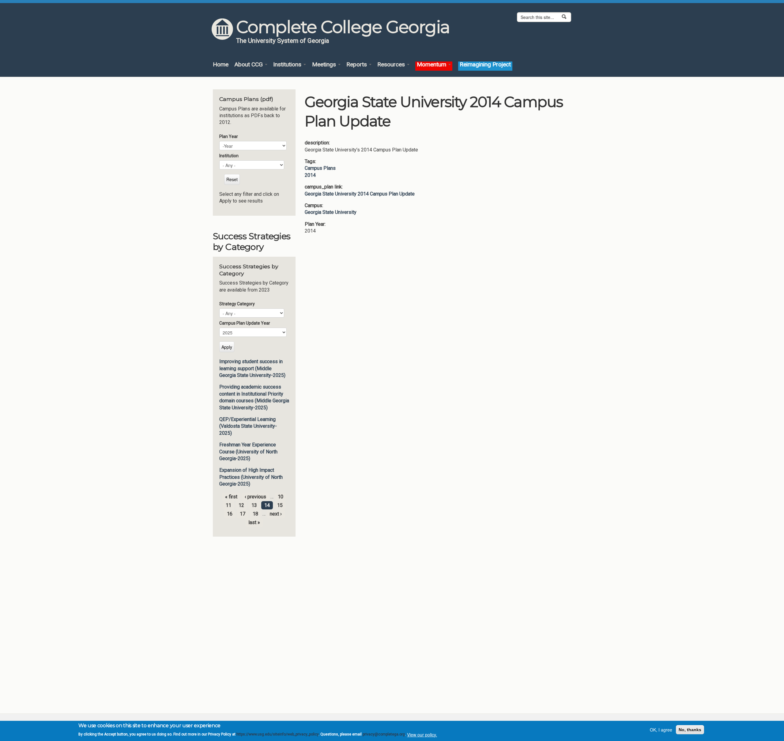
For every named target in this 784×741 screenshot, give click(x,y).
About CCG (249, 64)
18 (255, 514)
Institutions (288, 64)
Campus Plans (320, 168)
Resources (391, 64)
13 (254, 505)
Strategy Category (237, 303)
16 (229, 514)
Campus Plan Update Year (244, 323)
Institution (229, 155)
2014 (310, 175)
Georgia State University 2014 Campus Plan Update (360, 194)
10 (280, 497)
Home (220, 64)
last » (254, 522)
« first (231, 497)
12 (241, 505)
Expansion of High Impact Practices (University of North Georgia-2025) (251, 477)
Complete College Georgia (343, 27)
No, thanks (690, 729)
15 (280, 505)
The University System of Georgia (282, 40)
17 (242, 514)
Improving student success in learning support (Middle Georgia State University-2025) (252, 368)
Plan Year (228, 136)
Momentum (432, 64)
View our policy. (422, 734)
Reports (357, 64)
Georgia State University (330, 212)
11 (228, 505)
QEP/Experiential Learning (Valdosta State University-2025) (248, 426)
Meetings (324, 64)
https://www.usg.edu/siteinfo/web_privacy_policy (277, 734)
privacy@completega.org (384, 734)
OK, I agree (661, 730)
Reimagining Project (485, 64)
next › (276, 514)
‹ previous (255, 497)
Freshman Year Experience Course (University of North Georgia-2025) (248, 451)
